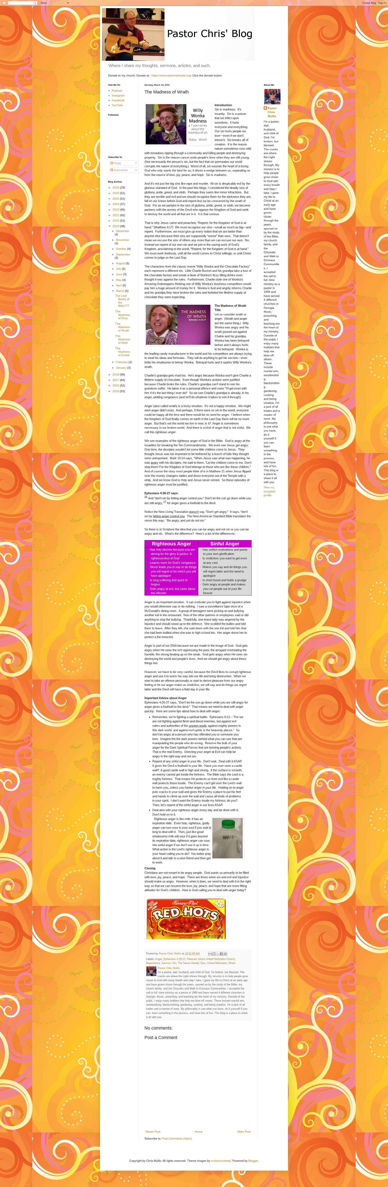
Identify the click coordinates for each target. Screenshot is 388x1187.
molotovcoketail (221, 1160)
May (119, 279)
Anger (158, 959)
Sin (174, 963)
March (120, 290)
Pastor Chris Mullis (272, 112)
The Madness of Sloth (122, 339)
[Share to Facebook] (221, 954)
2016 (116, 385)
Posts (117, 163)
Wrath (232, 963)
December (122, 231)
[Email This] (210, 954)
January (121, 367)
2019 (116, 226)
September (123, 254)
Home (198, 1131)
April (119, 285)
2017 (116, 380)
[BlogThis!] (214, 954)
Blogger (253, 1160)
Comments (120, 170)
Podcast (117, 90)
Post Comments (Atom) (177, 1138)
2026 (116, 187)
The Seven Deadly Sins (192, 963)
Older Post (244, 1131)
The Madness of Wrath (122, 327)
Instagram (118, 95)
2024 (116, 198)
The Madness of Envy (122, 315)
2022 (116, 209)
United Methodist (217, 963)
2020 (116, 220)
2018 (116, 374)
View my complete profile (269, 491)
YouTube (117, 105)
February (122, 362)
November (122, 239)
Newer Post (153, 1131)
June (119, 274)
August (121, 263)
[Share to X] (218, 954)
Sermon (166, 963)
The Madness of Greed (122, 352)
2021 (116, 215)
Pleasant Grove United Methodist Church (211, 959)
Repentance (153, 963)
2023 (116, 204)
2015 (116, 391)
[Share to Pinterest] (225, 954)
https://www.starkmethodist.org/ (172, 75)
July (119, 268)
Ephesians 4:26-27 (174, 959)
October (121, 248)
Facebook (118, 100)
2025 (116, 193)
